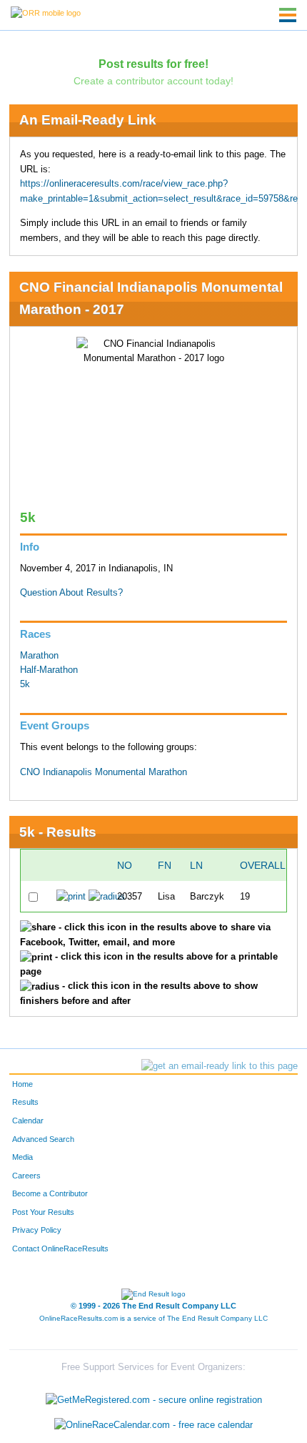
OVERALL (263, 865)
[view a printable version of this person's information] (71, 896)
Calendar (28, 1120)
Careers (26, 1175)
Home (22, 1084)
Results (25, 1102)
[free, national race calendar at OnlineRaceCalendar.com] (153, 1424)
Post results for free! (153, 63)
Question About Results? (71, 593)
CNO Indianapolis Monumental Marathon (103, 772)
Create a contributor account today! (153, 81)
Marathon (39, 656)
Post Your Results (43, 1212)
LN (196, 865)
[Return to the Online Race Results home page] (46, 12)
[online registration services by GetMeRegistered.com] (154, 1396)
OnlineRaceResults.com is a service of (153, 1318)
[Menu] (287, 15)
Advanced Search (43, 1139)
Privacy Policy (36, 1230)
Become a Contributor (50, 1193)
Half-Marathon (49, 670)
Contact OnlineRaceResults (60, 1248)
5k (25, 684)
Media (22, 1157)
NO (124, 865)
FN (164, 865)
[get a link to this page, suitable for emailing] (219, 1066)
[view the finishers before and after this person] (107, 896)
